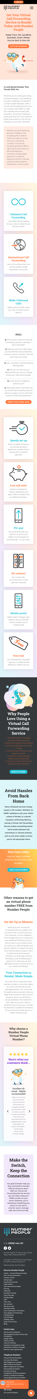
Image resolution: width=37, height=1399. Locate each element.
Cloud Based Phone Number (14, 1378)
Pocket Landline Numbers (14, 1375)
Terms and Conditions (12, 1332)
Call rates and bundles (12, 1286)
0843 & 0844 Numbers (12, 1364)
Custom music (9, 1278)
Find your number (18, 870)
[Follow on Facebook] (5, 1248)
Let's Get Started (18, 46)
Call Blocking (9, 1315)
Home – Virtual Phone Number (15, 1273)
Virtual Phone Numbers (13, 1358)
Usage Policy (8, 1338)
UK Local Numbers (11, 1360)
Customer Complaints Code (14, 1345)
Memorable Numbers (12, 1369)
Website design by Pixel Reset (14, 1265)
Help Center (8, 1284)
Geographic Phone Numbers (14, 1373)
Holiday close (9, 1319)
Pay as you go (9, 1306)
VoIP (5, 1300)
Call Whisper (8, 1317)
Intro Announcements (12, 1275)
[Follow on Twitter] (9, 1248)
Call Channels (9, 1295)
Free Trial (7, 1302)
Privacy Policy (9, 1341)
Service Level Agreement (13, 1349)
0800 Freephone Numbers (14, 1367)
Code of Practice (10, 1343)
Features (7, 1291)
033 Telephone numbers (13, 1362)
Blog (5, 1324)
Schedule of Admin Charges (14, 1347)
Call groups (8, 1280)
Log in (18, 2)
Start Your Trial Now (18, 402)
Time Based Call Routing (13, 1313)
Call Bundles (8, 1297)
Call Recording (9, 1308)
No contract (8, 1304)
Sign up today (18, 772)
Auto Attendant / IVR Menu (14, 1311)
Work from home (10, 1322)
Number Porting (10, 1293)
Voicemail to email (11, 1282)
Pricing (6, 1289)
